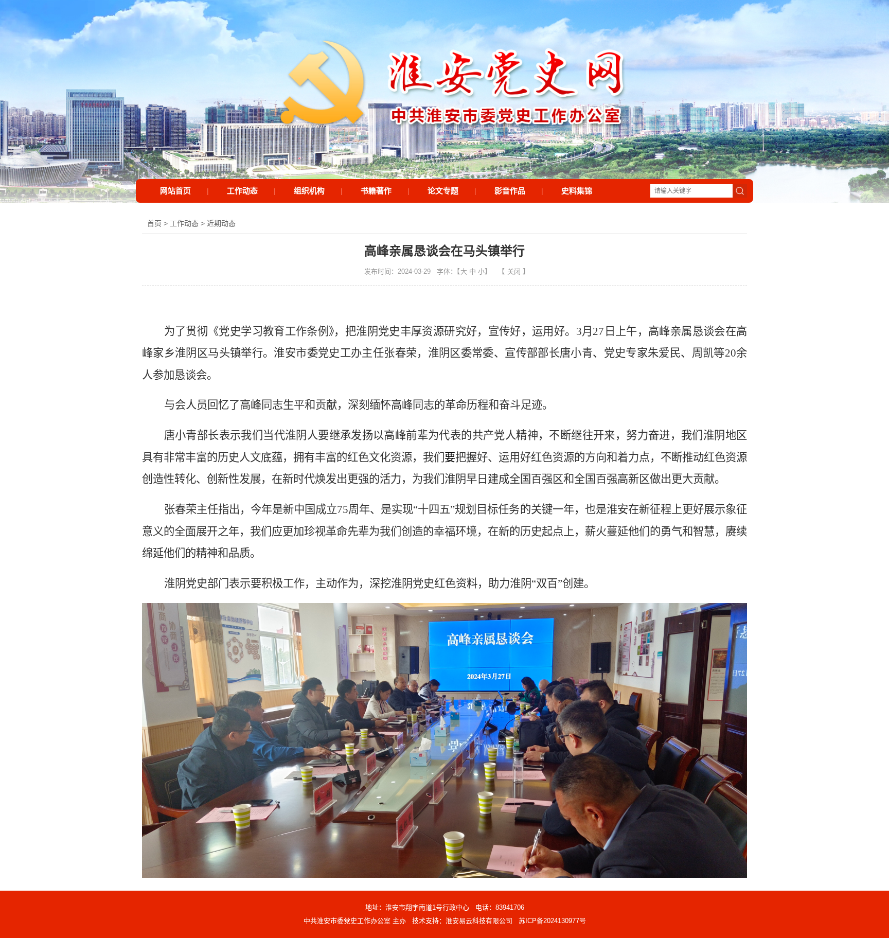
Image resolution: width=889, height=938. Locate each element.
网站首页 (175, 190)
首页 (154, 223)
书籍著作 (376, 190)
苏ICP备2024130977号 (552, 921)
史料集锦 (576, 190)
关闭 (514, 271)
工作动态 (242, 190)
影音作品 (509, 190)
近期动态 (221, 223)
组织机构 (309, 190)
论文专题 (443, 190)
